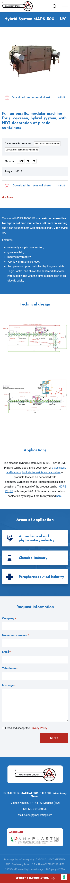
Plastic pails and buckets (47, 143)
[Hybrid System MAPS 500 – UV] (35, 59)
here (59, 496)
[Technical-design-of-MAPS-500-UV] (35, 338)
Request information (32, 878)
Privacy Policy (39, 728)
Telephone (10, 668)
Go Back (7, 197)
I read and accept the (27, 728)
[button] (56, 6)
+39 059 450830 (37, 809)
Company (9, 618)
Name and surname (15, 635)
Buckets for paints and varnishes (22, 149)
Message (9, 685)
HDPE (20, 161)
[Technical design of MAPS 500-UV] (35, 396)
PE (28, 161)
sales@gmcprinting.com (38, 815)
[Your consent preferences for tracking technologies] (64, 877)
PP (34, 161)
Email (6, 652)
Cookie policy (27, 859)
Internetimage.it (37, 869)
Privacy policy (11, 859)
